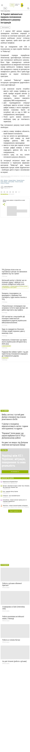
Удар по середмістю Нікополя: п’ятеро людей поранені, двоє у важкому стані (13, 331)
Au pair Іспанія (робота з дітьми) (14, 661)
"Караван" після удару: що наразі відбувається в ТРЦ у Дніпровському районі (13, 435)
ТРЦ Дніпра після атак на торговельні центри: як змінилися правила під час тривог (14, 272)
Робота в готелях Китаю (11, 640)
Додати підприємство (15, 511)
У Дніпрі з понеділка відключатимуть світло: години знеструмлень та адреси (15, 426)
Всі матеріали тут (15, 471)
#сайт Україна (4, 181)
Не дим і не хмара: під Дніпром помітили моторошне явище (15, 443)
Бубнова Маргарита (8, 186)
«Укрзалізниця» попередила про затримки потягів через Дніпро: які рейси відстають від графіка (15, 308)
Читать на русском (5, 27)
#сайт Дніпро (11, 181)
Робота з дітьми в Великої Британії (12, 584)
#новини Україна (20, 180)
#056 (2, 180)
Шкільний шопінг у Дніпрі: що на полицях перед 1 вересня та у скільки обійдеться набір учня (14, 282)
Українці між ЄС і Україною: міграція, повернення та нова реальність (14, 460)
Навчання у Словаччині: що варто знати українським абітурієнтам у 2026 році (14, 342)
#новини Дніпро (12, 180)
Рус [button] (5, 8)
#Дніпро (6, 180)
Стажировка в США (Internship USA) (13, 608)
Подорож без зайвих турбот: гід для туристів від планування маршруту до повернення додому (15, 354)
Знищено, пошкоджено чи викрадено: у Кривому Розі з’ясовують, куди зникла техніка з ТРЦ (14, 296)
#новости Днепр (19, 181)
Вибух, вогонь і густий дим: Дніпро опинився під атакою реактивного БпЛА (14, 416)
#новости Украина (5, 183)
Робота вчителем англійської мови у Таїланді (13, 618)
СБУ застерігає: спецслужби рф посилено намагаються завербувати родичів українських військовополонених (14, 320)
